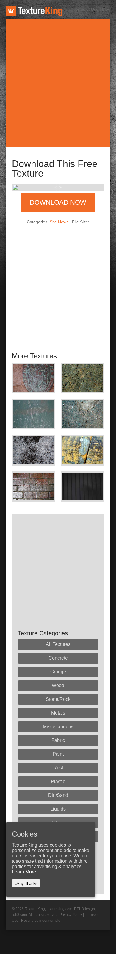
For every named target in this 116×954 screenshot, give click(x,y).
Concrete (58, 658)
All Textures (58, 644)
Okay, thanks (26, 883)
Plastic (58, 781)
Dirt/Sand (58, 795)
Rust (58, 767)
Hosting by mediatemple (40, 921)
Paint (58, 754)
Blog (106, 9)
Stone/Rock (58, 699)
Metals (58, 712)
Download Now (58, 202)
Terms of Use (85, 9)
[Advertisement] (58, 83)
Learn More (24, 871)
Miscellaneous (58, 726)
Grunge (58, 671)
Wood (58, 685)
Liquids (58, 808)
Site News (59, 221)
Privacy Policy (70, 915)
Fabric (58, 740)
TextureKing (34, 11)
